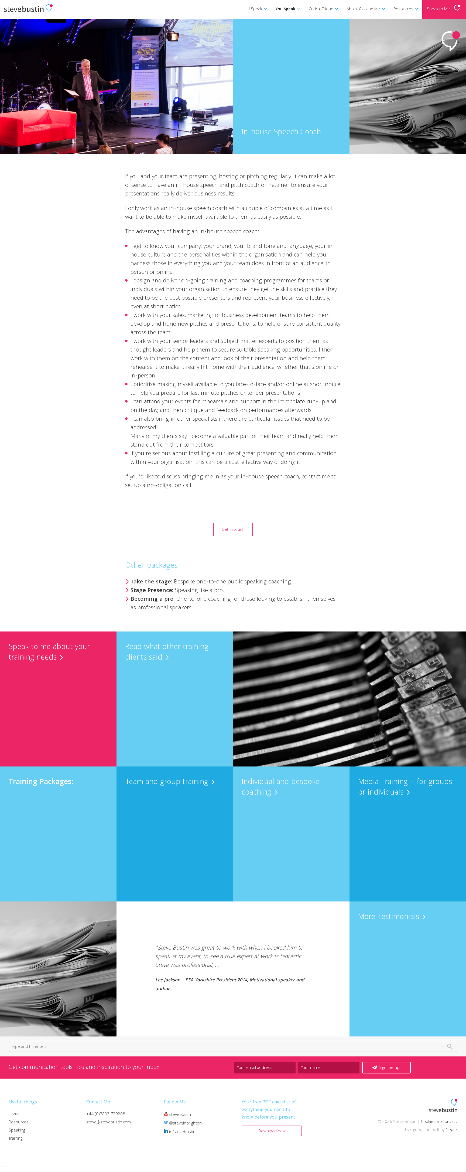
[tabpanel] (233, 969)
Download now (272, 1131)
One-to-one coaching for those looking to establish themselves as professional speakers (233, 604)
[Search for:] (233, 1047)
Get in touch (233, 529)
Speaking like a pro (177, 591)
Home (14, 1114)
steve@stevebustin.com (108, 1122)
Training (15, 1138)
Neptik (451, 1130)
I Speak (255, 9)
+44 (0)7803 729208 (105, 1114)
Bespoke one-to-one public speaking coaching (211, 582)
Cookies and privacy (439, 1122)
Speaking (17, 1130)
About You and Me (363, 9)
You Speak (285, 9)
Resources (403, 9)
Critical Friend (321, 9)
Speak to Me (438, 9)
